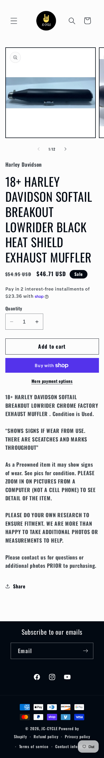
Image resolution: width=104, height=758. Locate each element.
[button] (13, 20)
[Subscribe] (85, 651)
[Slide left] (38, 149)
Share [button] (19, 586)
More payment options (52, 381)
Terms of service (34, 746)
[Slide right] (65, 149)
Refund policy (46, 736)
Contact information (73, 746)
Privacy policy (77, 736)
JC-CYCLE (49, 728)
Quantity (13, 308)
